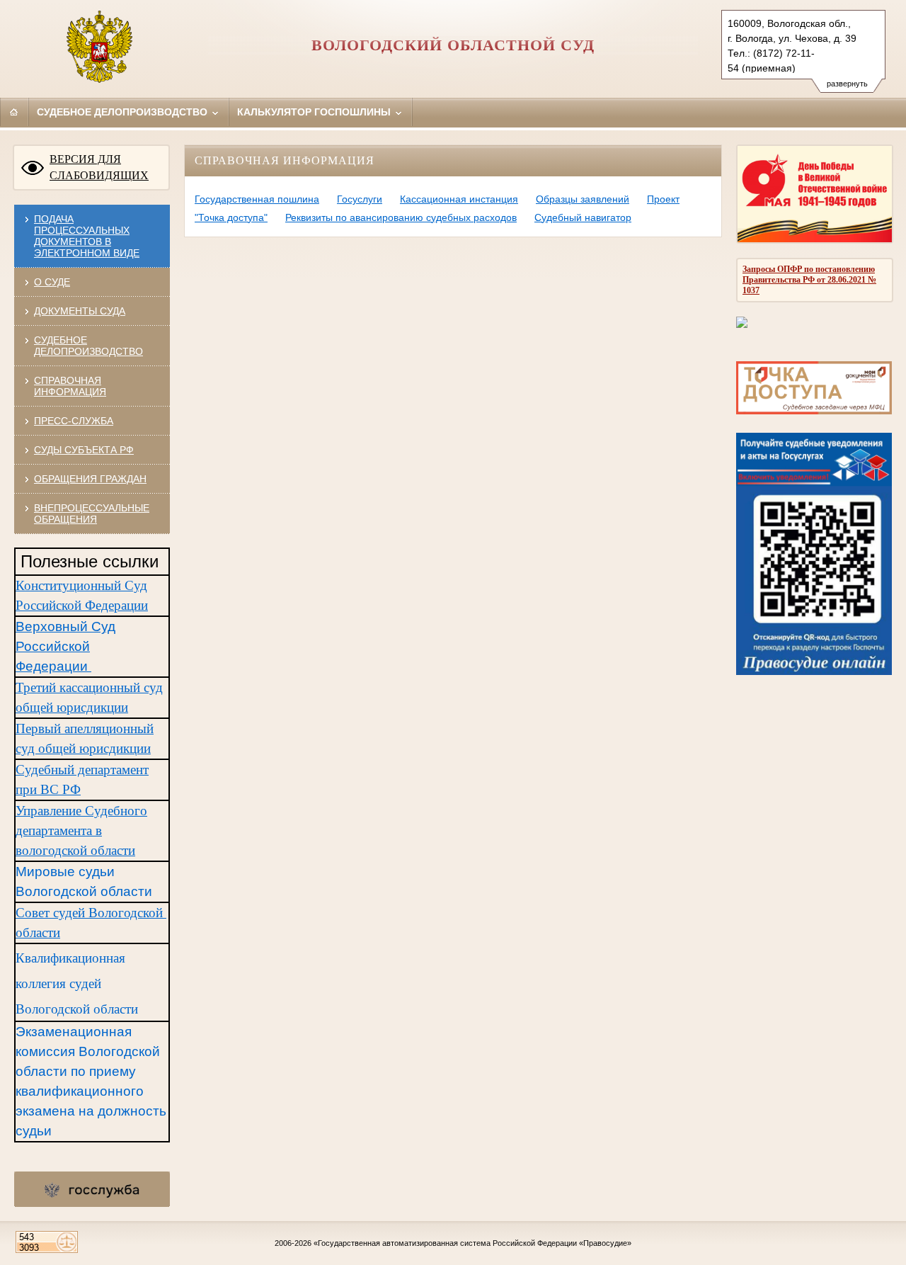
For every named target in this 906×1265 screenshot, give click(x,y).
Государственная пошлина (257, 199)
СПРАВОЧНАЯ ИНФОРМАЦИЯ (70, 386)
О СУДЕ (52, 282)
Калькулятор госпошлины (315, 112)
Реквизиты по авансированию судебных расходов (401, 217)
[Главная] (14, 112)
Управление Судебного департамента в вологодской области (81, 830)
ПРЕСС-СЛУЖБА (73, 420)
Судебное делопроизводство (123, 112)
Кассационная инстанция (459, 199)
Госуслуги (359, 199)
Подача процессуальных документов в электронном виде (86, 236)
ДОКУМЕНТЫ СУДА (79, 311)
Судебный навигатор (582, 217)
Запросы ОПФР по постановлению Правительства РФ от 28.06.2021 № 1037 (809, 279)
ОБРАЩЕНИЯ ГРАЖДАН (90, 478)
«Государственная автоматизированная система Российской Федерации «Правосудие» (472, 1243)
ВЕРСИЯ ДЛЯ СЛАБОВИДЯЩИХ (99, 167)
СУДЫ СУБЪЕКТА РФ (84, 449)
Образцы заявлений (582, 199)
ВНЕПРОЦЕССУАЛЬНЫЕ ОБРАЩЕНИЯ (91, 513)
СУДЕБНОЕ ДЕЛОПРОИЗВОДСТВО (88, 345)
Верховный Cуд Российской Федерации (65, 646)
